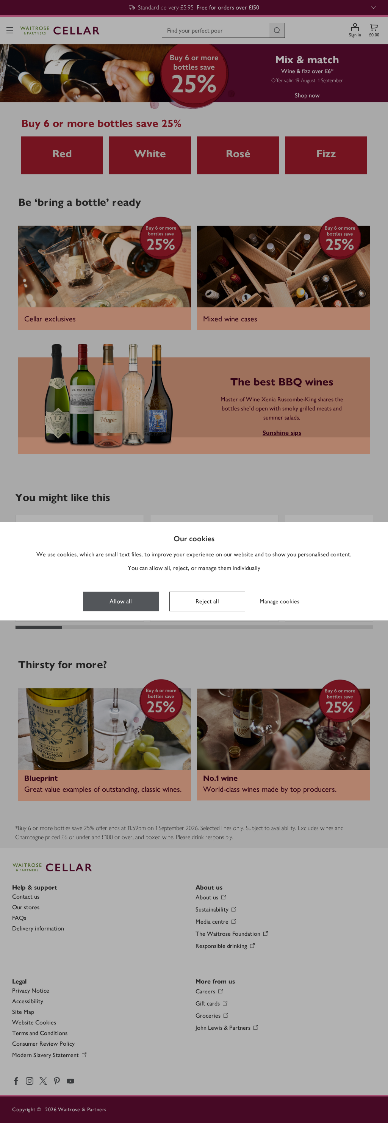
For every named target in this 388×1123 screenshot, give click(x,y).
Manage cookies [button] (279, 601)
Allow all (121, 601)
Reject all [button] (207, 601)
